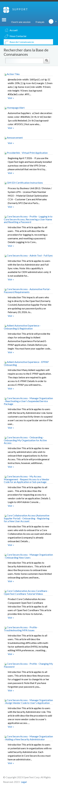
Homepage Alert (15, 107)
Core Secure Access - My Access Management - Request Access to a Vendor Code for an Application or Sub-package (26, 479)
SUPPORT (20, 9)
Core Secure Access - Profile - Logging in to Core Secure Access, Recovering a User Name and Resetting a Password (28, 219)
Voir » (11, 97)
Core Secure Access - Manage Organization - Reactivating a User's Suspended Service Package (28, 401)
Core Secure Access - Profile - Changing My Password (28, 665)
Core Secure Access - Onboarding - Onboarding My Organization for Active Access (25, 440)
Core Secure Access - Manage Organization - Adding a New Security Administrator (28, 738)
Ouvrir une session (20, 21)
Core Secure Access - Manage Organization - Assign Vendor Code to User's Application (28, 701)
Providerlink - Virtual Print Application (27, 152)
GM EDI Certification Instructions (24, 182)
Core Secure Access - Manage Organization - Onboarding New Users (28, 556)
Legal (24, 781)
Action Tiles (13, 74)
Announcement (14, 137)
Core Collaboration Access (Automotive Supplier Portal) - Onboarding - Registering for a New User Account (26, 518)
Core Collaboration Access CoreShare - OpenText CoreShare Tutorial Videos (26, 592)
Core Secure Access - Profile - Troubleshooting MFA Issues (21, 629)
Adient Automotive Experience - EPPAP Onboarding (26, 363)
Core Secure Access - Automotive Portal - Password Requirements (27, 290)
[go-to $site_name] (6, 10)
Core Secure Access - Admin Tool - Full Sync (29, 255)
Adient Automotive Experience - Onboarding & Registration (22, 327)
